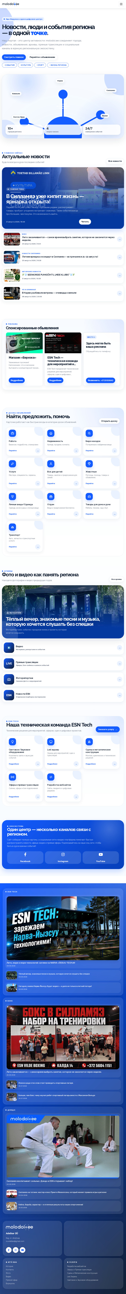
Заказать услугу (107, 729)
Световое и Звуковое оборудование (82, 1280)
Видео (8, 1277)
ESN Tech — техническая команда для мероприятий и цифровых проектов (62, 362)
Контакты (10, 1270)
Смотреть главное (14, 57)
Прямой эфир (11, 1280)
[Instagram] (15, 1250)
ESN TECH (12, 892)
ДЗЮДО (12, 1110)
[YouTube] (22, 1250)
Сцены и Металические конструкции (82, 1273)
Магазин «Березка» (22, 357)
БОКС (10, 1001)
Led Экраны (72, 1277)
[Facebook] (9, 1250)
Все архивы (116, 579)
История (9, 1266)
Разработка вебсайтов (76, 1266)
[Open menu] (121, 4)
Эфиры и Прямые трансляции (79, 1270)
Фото (8, 1273)
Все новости (115, 161)
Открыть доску (109, 421)
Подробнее (17, 380)
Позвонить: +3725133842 (100, 380)
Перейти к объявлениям (42, 57)
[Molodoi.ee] (19, 1227)
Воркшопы (10, 1283)
